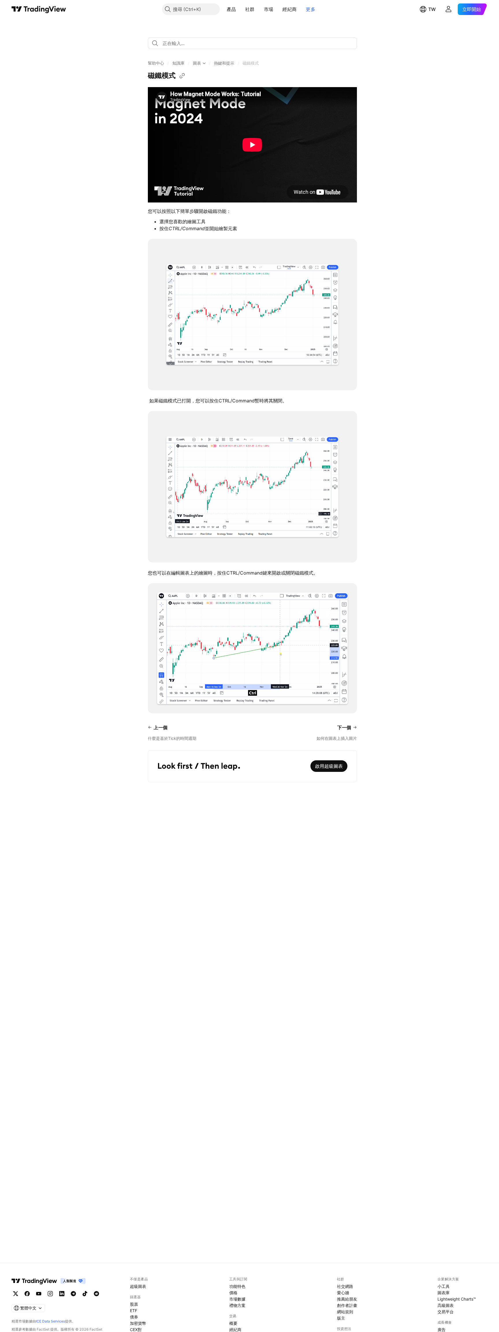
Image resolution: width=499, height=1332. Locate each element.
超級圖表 (138, 1286)
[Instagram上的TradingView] (50, 1294)
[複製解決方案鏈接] (182, 76)
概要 (233, 1323)
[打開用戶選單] (448, 9)
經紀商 (289, 9)
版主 (341, 1318)
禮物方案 (237, 1305)
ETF (133, 1310)
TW (432, 9)
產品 (231, 9)
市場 (268, 9)
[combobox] (252, 43)
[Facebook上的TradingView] (27, 1294)
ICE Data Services (50, 1321)
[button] (240, 9)
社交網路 (345, 1286)
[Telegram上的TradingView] (73, 1294)
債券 (134, 1316)
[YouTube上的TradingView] (39, 1294)
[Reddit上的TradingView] (96, 1294)
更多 (310, 9)
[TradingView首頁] (39, 9)
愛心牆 (343, 1292)
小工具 (443, 1286)
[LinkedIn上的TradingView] (62, 1294)
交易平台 (445, 1311)
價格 (233, 1292)
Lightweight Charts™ (456, 1299)
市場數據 (237, 1299)
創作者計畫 (347, 1305)
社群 (250, 9)
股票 (134, 1304)
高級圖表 (445, 1305)
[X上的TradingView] (16, 1294)
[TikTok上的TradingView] (85, 1294)
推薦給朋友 (347, 1299)
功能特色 (237, 1286)
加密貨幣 (138, 1323)
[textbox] (254, 43)
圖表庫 (443, 1292)
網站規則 (345, 1311)
